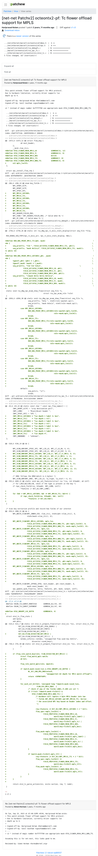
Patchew (7, 11)
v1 (72, 27)
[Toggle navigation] (5, 4)
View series (26, 11)
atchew (17, 4)
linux (16, 11)
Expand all (9, 66)
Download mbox (12, 30)
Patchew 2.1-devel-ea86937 (49, 852)
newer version (22, 36)
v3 (75, 27)
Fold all (7, 72)
